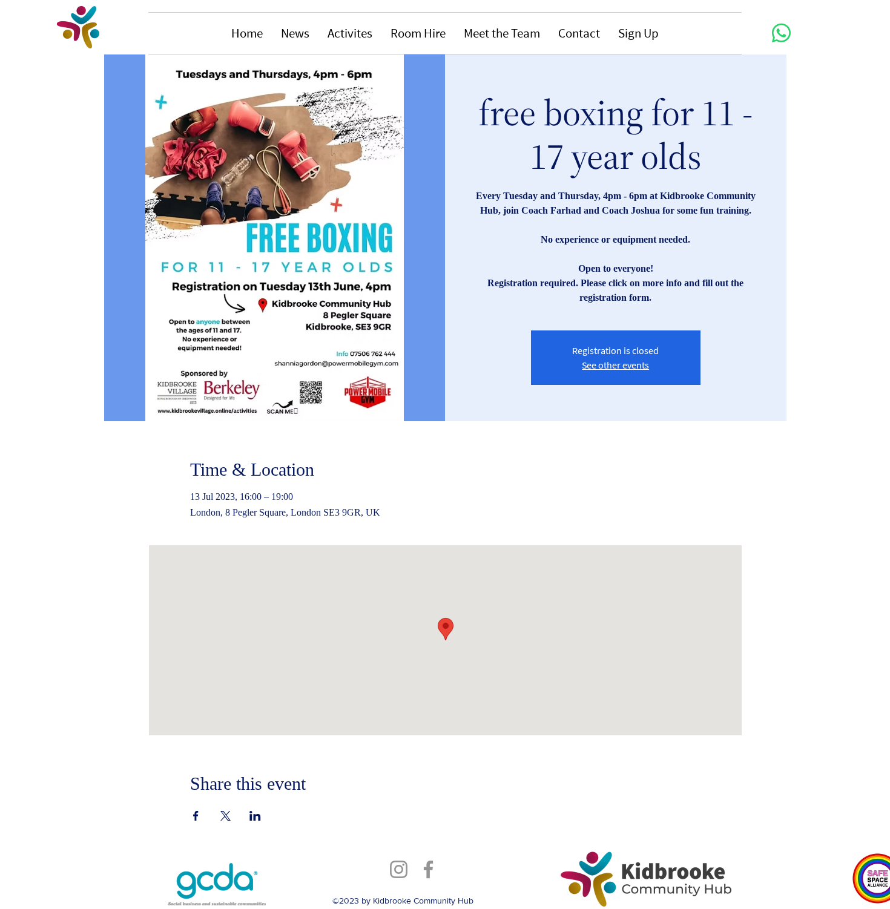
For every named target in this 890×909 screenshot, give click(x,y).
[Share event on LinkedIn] (255, 816)
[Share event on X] (225, 816)
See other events (615, 365)
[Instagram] (398, 869)
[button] (295, 33)
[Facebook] (428, 869)
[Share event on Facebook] (196, 816)
